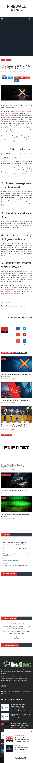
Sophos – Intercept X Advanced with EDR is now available (15, 375)
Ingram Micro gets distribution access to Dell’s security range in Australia (16, 632)
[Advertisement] (16, 38)
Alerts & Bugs (18, 755)
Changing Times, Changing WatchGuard (14, 400)
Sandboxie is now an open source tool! (14, 490)
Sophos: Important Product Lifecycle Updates (21, 715)
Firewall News (16, 8)
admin (4, 71)
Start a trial (16, 253)
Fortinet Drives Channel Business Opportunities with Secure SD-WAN (12, 466)
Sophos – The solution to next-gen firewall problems (15, 515)
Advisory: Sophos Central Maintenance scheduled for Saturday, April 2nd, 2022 (18, 706)
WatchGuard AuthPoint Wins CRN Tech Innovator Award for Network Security (14, 426)
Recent (4, 699)
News (3, 60)
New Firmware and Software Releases (20, 758)
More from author (20, 353)
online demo (8, 291)
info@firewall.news (8, 694)
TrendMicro (21, 745)
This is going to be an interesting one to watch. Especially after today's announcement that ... (16, 627)
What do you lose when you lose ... (14, 306)
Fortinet (4, 434)
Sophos (8, 60)
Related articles (7, 353)
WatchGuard (10, 384)
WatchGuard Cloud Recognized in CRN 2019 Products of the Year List (22, 739)
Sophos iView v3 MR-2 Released (20, 317)
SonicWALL (25, 755)
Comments (19, 699)
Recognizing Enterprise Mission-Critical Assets (21, 748)
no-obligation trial (13, 289)
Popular (11, 699)
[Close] (31, 731)
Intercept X (5, 162)
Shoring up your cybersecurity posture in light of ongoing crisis (20, 724)
